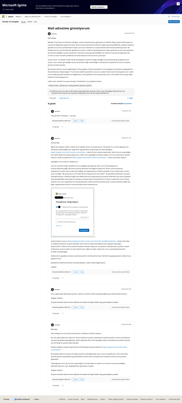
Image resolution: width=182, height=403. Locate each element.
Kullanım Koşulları (132, 399)
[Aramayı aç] (169, 16)
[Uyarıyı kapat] (178, 3)
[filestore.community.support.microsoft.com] (73, 237)
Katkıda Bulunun (92, 399)
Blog (82, 399)
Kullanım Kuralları (146, 399)
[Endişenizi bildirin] (62, 126)
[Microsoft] (3, 16)
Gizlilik (102, 399)
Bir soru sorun (174, 22)
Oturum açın (176, 16)
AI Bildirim (62, 399)
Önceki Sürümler (73, 399)
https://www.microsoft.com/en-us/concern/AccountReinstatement (92, 241)
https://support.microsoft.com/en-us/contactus (68, 152)
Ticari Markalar (160, 399)
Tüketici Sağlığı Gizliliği (115, 399)
